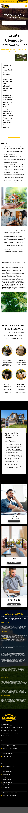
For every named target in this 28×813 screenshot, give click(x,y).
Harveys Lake (7, 656)
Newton (4, 627)
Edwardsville (10, 654)
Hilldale (22, 656)
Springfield (13, 701)
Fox (6, 646)
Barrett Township (16, 678)
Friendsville (24, 668)
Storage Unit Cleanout (8, 777)
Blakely (15, 623)
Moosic (18, 626)
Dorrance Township (20, 653)
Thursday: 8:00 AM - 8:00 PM (9, 751)
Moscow (21, 626)
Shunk (7, 647)
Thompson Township (17, 673)
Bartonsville (23, 678)
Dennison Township (12, 653)
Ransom (23, 627)
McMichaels (20, 682)
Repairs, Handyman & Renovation (10, 790)
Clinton (17, 639)
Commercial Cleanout (8, 769)
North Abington (10, 627)
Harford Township (20, 669)
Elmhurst (20, 624)
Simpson (2, 629)
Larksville (7, 658)
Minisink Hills (11, 683)
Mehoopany (20, 641)
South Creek (8, 701)
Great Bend (10, 669)
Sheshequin (22, 700)
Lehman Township (17, 658)
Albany (4, 696)
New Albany (18, 699)
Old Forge (15, 627)
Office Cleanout (6, 787)
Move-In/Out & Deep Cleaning (9, 795)
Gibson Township (4, 669)
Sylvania (12, 702)
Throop (19, 629)
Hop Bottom (18, 670)
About (13, 808)
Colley (5, 645)
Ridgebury (12, 700)
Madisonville (10, 626)
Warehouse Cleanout (7, 782)
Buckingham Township (15, 632)
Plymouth (23, 660)
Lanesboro (14, 671)
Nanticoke (3, 659)
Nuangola (21, 659)
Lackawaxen (20, 690)
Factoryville (3, 640)
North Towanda (23, 699)
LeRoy (18, 698)
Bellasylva (3, 639)
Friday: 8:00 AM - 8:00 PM (8, 753)
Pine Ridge (21, 692)
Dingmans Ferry (12, 689)
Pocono (9, 684)
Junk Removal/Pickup (7, 771)
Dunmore (11, 624)
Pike (9, 700)
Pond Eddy (16, 693)
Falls (7, 640)
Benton (6, 623)
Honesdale (16, 633)
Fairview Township (20, 654)
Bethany (9, 632)
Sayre (18, 700)
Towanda (24, 702)
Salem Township (19, 661)
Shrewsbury (3, 647)
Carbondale (19, 623)
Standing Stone (19, 701)
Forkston (10, 640)
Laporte (13, 646)
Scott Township (10, 628)
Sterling (7, 637)
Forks (25, 645)
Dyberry (2, 633)
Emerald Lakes (3, 680)
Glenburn (7, 625)
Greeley (4, 690)
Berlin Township (4, 632)
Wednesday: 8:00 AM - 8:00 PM (10, 748)
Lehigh (19, 634)
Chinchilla (24, 623)
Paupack (6, 636)
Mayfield (14, 626)
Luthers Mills (3, 699)
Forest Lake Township (17, 668)
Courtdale (3, 653)
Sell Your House (6, 798)
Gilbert (8, 680)
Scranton (15, 628)
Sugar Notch (15, 662)
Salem (14, 636)
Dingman (7, 689)
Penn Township (8, 660)
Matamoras (24, 691)
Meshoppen (25, 641)
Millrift (6, 692)
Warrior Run (9, 663)
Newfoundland (20, 635)
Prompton (10, 636)
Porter (19, 693)
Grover (6, 698)
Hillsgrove (9, 646)
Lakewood (12, 634)
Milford (2, 692)
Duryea (5, 654)
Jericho (19, 633)
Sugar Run (8, 702)
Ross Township (13, 661)
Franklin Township (13, 655)
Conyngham (22, 652)
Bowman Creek (8, 639)
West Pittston (20, 663)
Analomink (3, 678)
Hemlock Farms (14, 690)
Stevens (23, 701)
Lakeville (7, 634)
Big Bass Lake (11, 623)
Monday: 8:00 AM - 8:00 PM (9, 743)
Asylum (11, 696)
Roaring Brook (4, 628)
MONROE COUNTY (5, 677)
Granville (3, 698)
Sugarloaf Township (22, 662)
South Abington (21, 628)
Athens (15, 696)
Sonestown (11, 647)
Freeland (19, 655)
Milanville (8, 635)
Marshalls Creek (14, 682)
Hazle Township (14, 656)
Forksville (3, 646)
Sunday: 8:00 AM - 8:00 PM (9, 759)
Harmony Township (4, 670)
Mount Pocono (17, 683)
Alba (2, 696)
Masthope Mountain (17, 691)
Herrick (10, 698)
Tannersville (8, 686)
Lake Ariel (24, 633)
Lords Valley (11, 691)
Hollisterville (10, 633)
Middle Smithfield (4, 683)
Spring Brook (7, 629)
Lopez (17, 646)
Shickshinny (3, 662)
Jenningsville (15, 640)
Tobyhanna (13, 686)
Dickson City (6, 624)
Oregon (25, 635)
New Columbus (16, 659)
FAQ (16, 808)
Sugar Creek (17, 702)
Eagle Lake (16, 624)
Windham (3, 643)
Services (3, 763)
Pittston (13, 660)
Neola (2, 684)
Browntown (23, 696)
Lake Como (3, 634)
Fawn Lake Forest (19, 689)
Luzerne (22, 658)
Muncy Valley (24, 646)
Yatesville (3, 664)
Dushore (12, 645)
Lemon (12, 641)
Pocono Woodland (9, 693)
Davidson (9, 645)
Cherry (2, 645)
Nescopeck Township (9, 659)
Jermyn (19, 625)
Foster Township (6, 655)
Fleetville (3, 625)
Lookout (22, 634)
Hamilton (17, 680)
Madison (5, 626)
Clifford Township (4, 668)
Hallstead (14, 669)
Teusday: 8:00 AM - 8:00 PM (9, 745)
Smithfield (3, 701)
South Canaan (20, 636)
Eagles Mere (17, 645)
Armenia (8, 696)
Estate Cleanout (6, 774)
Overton (6, 700)
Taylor (11, 629)
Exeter (24, 639)
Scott (17, 636)
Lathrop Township (19, 671)
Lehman (6, 691)
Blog (19, 808)
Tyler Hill (13, 637)
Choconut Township (22, 667)
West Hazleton (14, 663)
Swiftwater (3, 686)
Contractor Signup (22, 1)
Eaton (21, 639)
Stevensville (3, 702)
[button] (26, 6)
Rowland (23, 693)
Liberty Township (8, 672)
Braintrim (13, 639)
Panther (13, 692)
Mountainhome (23, 683)
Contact (9, 808)
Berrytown (19, 696)
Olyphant (19, 627)
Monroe (10, 699)
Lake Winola (8, 641)
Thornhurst (15, 629)
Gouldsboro (12, 680)
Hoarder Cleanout (7, 779)
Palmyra (2, 636)
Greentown (9, 690)
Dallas (7, 653)
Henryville (21, 680)
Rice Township (7, 661)
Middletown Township (23, 672)
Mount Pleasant (14, 635)
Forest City (11, 668)
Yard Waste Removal (7, 784)
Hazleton (19, 656)
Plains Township (18, 660)
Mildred (19, 646)
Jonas (8, 681)
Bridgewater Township (5, 667)
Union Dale (24, 673)
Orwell (2, 700)
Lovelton (15, 641)
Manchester (3, 635)
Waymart (17, 637)
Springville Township (9, 673)
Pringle (2, 661)
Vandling (23, 629)
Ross (20, 684)
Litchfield (21, 698)
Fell (23, 624)
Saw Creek (23, 684)
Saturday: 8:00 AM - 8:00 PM (9, 756)
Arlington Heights (9, 678)
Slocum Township (9, 662)
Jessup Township (8, 671)
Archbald (3, 623)
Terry (21, 702)
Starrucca (3, 637)
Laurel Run (12, 658)
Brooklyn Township (14, 667)
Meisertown (24, 682)
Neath (14, 699)
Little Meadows (15, 672)
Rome (16, 700)
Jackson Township (13, 681)
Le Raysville (14, 698)
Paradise (5, 684)
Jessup (23, 625)
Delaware (3, 689)
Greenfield (12, 625)
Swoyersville (3, 663)
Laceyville (3, 641)
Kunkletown (3, 682)
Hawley (6, 633)
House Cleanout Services (8, 766)
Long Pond (8, 682)
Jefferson (16, 625)
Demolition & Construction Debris (10, 792)
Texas (10, 637)
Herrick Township (12, 670)
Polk (12, 684)
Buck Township (10, 652)
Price (14, 684)
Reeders (17, 684)
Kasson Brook (21, 640)
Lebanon (15, 634)
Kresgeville (19, 681)
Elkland (21, 645)
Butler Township (17, 652)
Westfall (21, 637)
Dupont (2, 654)
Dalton (2, 624)
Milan (8, 699)
